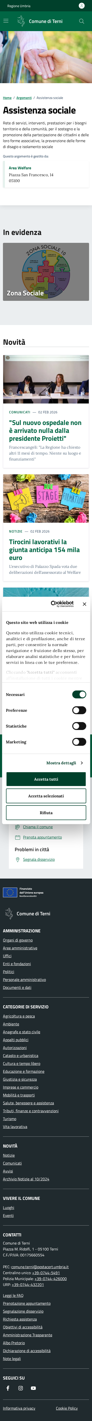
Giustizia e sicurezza (20, 1079)
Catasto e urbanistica (20, 1055)
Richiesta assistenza (20, 1319)
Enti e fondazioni (17, 964)
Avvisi (8, 1171)
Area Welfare (20, 168)
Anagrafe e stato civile (21, 1032)
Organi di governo (18, 940)
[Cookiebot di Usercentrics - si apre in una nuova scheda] (55, 604)
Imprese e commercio (20, 1087)
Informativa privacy (19, 1408)
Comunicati (19, 412)
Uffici (7, 956)
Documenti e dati (17, 987)
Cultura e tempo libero (21, 1063)
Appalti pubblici (15, 1040)
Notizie (16, 531)
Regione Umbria (18, 5)
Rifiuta (46, 812)
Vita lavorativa (15, 1127)
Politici (8, 972)
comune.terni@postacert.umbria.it (40, 1267)
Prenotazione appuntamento (27, 1303)
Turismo (9, 1119)
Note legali (12, 1359)
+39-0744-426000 (51, 1279)
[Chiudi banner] (84, 604)
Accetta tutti (46, 779)
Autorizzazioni (15, 1048)
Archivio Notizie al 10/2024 (26, 1179)
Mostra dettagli (61, 762)
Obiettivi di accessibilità (22, 1327)
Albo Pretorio (14, 1343)
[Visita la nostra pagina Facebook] (8, 1388)
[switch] (79, 710)
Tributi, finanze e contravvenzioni (31, 1111)
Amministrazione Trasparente (27, 1335)
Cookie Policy (67, 1408)
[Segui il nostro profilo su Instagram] (21, 1388)
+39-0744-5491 (46, 1273)
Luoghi (8, 1207)
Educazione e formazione (23, 1071)
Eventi (8, 1215)
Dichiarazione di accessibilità (27, 1351)
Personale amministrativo (24, 979)
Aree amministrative (20, 948)
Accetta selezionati (46, 795)
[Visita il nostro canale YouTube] (33, 1388)
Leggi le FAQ (13, 1295)
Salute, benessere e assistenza (28, 1103)
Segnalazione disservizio (23, 1311)
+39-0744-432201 (28, 1284)
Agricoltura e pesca (19, 1016)
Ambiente (11, 1024)
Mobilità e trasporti (19, 1095)
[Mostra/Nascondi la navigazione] (6, 21)
